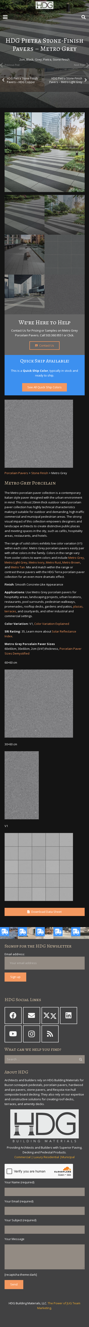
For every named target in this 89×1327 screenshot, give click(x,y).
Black (30, 59)
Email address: (15, 954)
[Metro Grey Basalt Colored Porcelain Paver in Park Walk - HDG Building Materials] (64, 215)
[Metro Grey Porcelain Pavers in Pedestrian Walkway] (45, 152)
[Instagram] (31, 1033)
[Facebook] (13, 1015)
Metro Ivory (36, 562)
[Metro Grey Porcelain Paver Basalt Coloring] (64, 295)
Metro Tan (18, 567)
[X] (50, 1015)
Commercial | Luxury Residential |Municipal (44, 1157)
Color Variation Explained (51, 624)
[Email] (31, 1015)
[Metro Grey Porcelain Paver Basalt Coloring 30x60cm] (40, 785)
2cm (22, 59)
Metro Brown (71, 562)
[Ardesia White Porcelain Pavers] (62, 933)
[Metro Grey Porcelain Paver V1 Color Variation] (64, 255)
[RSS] (50, 1033)
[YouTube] (13, 1033)
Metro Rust (53, 562)
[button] (5, 17)
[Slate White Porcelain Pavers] (44, 933)
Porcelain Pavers (16, 473)
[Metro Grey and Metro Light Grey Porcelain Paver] (25, 215)
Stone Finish (61, 59)
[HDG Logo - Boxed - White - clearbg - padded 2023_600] (44, 5)
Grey (38, 59)
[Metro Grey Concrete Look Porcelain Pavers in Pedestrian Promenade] (25, 255)
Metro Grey (76, 558)
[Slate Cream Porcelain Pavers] (27, 933)
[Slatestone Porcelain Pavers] (9, 933)
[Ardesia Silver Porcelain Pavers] (80, 933)
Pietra (47, 59)
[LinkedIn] (68, 1015)
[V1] (45, 867)
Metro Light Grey (16, 562)
